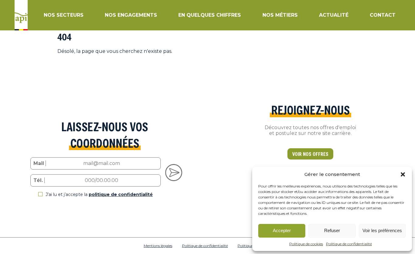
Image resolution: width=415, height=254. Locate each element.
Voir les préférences (382, 230)
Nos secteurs (64, 15)
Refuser (332, 230)
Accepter (282, 230)
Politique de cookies (306, 244)
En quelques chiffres (209, 15)
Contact (383, 15)
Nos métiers (280, 15)
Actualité (333, 15)
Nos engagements (131, 15)
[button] (403, 174)
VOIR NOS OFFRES (310, 154)
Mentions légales (158, 245)
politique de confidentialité (121, 194)
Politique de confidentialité (349, 244)
